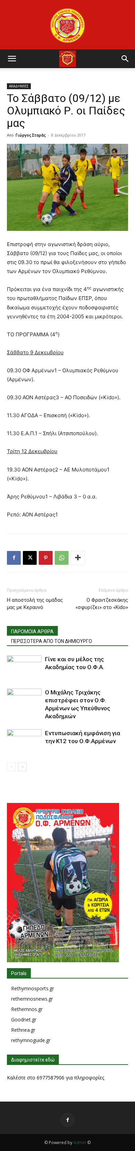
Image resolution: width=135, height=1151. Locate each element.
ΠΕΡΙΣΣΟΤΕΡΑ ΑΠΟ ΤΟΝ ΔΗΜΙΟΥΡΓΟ (51, 641)
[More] (78, 558)
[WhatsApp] (62, 558)
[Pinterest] (46, 558)
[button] (12, 58)
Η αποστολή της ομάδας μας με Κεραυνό (35, 603)
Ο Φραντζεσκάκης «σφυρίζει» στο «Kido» (101, 603)
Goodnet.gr (23, 1019)
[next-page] (22, 766)
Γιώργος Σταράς (31, 135)
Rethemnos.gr (27, 1009)
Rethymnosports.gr (32, 988)
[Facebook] (14, 558)
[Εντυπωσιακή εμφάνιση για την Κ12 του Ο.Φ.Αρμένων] (24, 741)
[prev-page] (11, 766)
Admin (79, 1142)
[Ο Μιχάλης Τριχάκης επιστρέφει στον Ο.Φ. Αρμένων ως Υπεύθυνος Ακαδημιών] (24, 700)
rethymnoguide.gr (31, 1040)
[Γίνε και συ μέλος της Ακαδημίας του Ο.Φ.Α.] (24, 667)
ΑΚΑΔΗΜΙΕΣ (19, 86)
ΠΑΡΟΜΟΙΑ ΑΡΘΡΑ (32, 631)
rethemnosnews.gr (32, 998)
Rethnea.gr (23, 1030)
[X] (30, 558)
